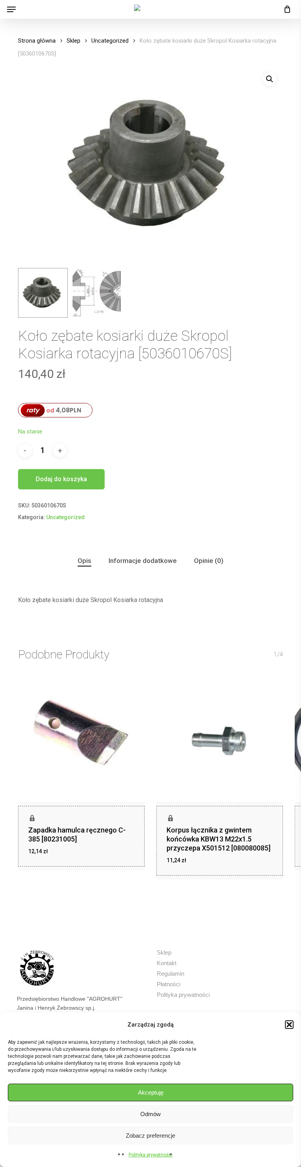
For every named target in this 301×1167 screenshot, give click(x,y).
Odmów (150, 1114)
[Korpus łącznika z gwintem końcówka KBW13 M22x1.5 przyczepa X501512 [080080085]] (219, 739)
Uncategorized (110, 40)
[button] (289, 1025)
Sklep (73, 40)
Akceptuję (150, 1092)
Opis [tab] (84, 561)
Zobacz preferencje (150, 1135)
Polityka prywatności (150, 1155)
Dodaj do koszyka (61, 479)
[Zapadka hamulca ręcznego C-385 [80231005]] (81, 739)
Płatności (168, 984)
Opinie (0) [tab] (208, 561)
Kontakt (166, 963)
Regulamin (170, 973)
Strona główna (37, 40)
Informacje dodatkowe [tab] (143, 561)
